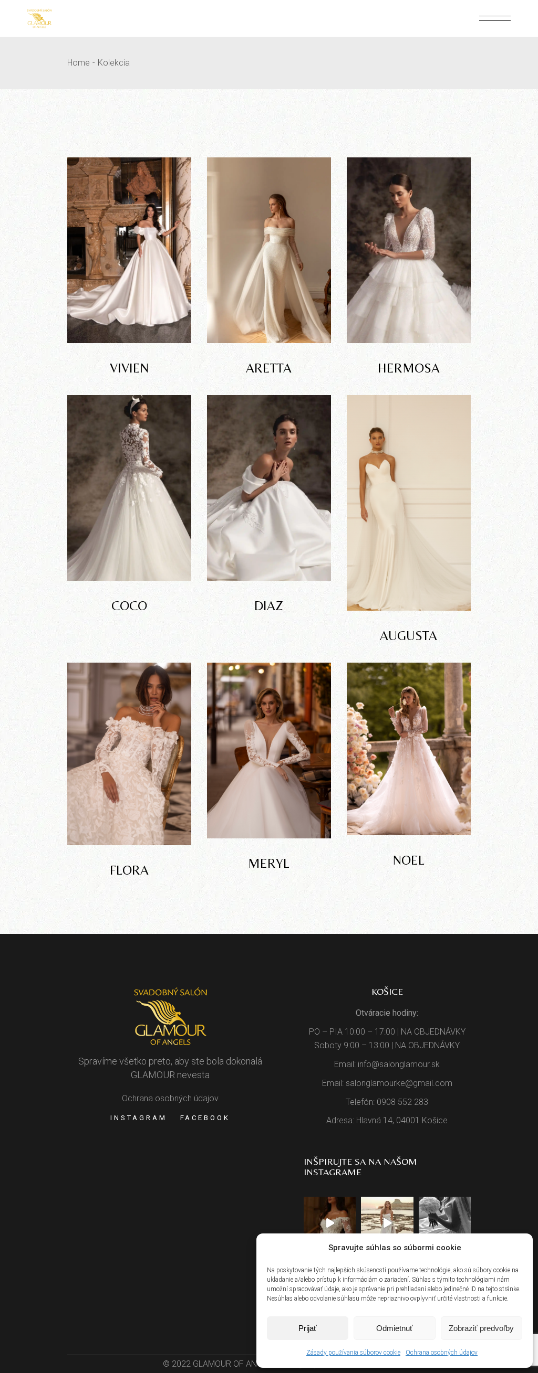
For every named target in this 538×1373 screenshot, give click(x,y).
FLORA (129, 870)
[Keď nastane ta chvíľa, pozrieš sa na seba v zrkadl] (387, 1223)
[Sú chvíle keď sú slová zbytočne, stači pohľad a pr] (445, 1223)
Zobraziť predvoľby (481, 1328)
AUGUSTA (408, 635)
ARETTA (269, 368)
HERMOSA (409, 368)
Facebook (205, 1118)
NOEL (409, 860)
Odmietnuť (394, 1328)
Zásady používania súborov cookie (353, 1352)
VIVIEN (129, 368)
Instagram (138, 1118)
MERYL (268, 863)
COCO (129, 605)
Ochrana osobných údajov (442, 1352)
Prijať (307, 1328)
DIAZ (268, 605)
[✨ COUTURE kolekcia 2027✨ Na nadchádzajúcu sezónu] (330, 1223)
